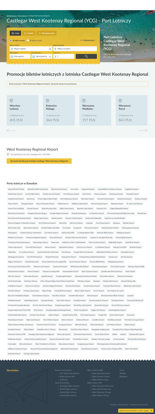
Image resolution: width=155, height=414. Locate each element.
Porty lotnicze (22, 16)
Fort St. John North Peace (42, 305)
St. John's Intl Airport (134, 204)
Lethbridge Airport (31, 300)
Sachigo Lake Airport (31, 354)
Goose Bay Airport (101, 305)
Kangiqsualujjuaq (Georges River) (58, 310)
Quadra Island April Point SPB (19, 310)
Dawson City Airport (37, 315)
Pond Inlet (66, 228)
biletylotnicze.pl (12, 16)
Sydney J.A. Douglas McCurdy (101, 238)
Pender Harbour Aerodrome (30, 233)
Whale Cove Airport (15, 238)
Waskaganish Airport (16, 257)
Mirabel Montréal (51, 257)
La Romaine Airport (96, 213)
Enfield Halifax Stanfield (50, 228)
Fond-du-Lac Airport (84, 247)
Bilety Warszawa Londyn (101, 373)
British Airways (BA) (67, 376)
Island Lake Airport (117, 315)
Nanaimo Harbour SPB (16, 334)
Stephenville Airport (136, 334)
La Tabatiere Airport (102, 247)
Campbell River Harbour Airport (110, 189)
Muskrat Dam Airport (59, 189)
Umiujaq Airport (117, 300)
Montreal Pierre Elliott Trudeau (112, 296)
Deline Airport (63, 204)
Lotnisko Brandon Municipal (47, 252)
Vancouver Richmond (135, 300)
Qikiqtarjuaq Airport (115, 262)
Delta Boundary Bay (49, 208)
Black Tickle (46, 291)
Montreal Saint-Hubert (110, 228)
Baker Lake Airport (41, 218)
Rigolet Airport (128, 223)
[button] (142, 130)
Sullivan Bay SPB (68, 233)
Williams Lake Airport (80, 204)
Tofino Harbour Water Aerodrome (20, 325)
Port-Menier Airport (50, 320)
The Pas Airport (126, 257)
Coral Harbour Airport (92, 286)
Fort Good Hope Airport (83, 334)
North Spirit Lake (14, 281)
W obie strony (19, 40)
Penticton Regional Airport (36, 238)
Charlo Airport (56, 218)
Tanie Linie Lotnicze (62, 383)
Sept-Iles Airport (14, 354)
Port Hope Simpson (88, 315)
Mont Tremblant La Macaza (45, 344)
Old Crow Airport (76, 223)
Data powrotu (36, 53)
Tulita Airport (29, 329)
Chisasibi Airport (132, 194)
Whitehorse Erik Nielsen (80, 267)
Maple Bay (12, 252)
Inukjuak (89, 223)
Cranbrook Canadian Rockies (19, 305)
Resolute (96, 281)
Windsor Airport (84, 281)
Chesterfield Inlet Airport (17, 315)
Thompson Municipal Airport (19, 242)
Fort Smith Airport (51, 233)
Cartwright (12, 344)
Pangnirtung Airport (62, 305)
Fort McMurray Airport (47, 223)
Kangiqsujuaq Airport (86, 344)
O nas (122, 370)
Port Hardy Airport (118, 267)
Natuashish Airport (69, 257)
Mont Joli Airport (131, 349)
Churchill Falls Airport (34, 247)
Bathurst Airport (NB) (136, 267)
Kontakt (122, 373)
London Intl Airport (60, 267)
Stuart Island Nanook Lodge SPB (54, 262)
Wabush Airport (81, 325)
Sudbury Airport (141, 199)
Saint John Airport (63, 300)
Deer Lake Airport (63, 334)
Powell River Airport (80, 339)
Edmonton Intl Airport (16, 213)
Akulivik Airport (135, 247)
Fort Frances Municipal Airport (19, 218)
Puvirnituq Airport (103, 223)
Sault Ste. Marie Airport (79, 329)
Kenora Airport (67, 320)
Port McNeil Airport (34, 257)
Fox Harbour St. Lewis (115, 291)
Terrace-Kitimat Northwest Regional (44, 349)
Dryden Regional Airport (59, 213)
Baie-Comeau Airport (90, 271)
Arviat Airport (99, 291)
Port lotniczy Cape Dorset (134, 320)
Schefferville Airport (76, 296)
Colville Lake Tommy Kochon (111, 271)
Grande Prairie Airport (105, 199)
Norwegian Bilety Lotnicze (69, 386)
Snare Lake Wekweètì (93, 218)
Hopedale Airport (127, 252)
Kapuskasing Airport (99, 267)
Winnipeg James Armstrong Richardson (112, 344)
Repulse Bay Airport (40, 242)
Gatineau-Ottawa (30, 281)
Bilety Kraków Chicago (100, 395)
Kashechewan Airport (16, 271)
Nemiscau (31, 199)
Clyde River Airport (15, 194)
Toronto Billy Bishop (97, 262)
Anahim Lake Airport (31, 291)
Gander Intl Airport (124, 199)
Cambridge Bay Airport (117, 310)
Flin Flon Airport (14, 276)
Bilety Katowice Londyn (101, 376)
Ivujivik (123, 334)
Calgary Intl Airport (98, 310)
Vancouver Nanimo (32, 286)
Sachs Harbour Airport (78, 262)
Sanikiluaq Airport (114, 320)
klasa (81, 40)
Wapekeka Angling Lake (100, 329)
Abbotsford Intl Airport (69, 349)
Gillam (114, 334)
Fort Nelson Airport (114, 325)
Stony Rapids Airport (124, 238)
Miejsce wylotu (14, 45)
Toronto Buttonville (128, 281)
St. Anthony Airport (26, 252)
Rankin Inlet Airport (110, 281)
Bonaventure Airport (66, 344)
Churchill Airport (56, 238)
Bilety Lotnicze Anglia (95, 370)
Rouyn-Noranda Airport (45, 204)
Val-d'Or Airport (14, 291)
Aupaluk (130, 296)
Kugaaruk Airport (88, 189)
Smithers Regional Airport (52, 286)
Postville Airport (80, 300)
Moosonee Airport (91, 228)
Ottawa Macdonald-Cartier (60, 339)
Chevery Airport (100, 194)
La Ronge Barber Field (86, 233)
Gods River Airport (132, 242)
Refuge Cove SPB (119, 247)
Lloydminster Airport (16, 199)
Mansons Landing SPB (51, 271)
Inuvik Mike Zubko (32, 194)
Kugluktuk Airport (131, 189)
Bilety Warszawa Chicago (101, 392)
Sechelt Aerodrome (79, 213)
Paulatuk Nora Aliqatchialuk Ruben (92, 257)
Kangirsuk (77, 228)
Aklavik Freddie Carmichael (38, 189)
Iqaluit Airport (54, 315)
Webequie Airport (123, 233)
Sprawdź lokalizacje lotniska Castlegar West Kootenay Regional (39, 161)
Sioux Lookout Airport (97, 242)
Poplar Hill (102, 315)
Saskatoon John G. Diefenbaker (73, 242)
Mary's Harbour (33, 271)
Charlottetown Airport (40, 296)
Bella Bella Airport (115, 242)
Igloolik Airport (47, 276)
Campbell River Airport (62, 291)
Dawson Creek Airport (74, 218)
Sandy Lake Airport (15, 247)
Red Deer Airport (87, 199)
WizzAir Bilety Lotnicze (68, 389)
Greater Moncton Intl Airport (76, 238)
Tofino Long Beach (81, 310)
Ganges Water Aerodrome (83, 252)
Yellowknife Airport (66, 247)
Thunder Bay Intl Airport (137, 339)
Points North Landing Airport (35, 339)
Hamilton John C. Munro (46, 329)
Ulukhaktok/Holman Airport (106, 252)
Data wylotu (14, 53)
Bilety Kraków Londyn (100, 380)
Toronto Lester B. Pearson (98, 300)
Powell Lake (142, 213)
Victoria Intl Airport (73, 286)
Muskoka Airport (14, 300)
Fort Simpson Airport (71, 194)
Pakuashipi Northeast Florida (86, 276)
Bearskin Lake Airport (85, 208)
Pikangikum (12, 233)
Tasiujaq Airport (27, 204)
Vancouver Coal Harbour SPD (19, 267)
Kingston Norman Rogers (37, 213)
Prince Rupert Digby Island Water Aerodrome (57, 281)
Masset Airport (32, 208)
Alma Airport (13, 204)
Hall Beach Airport (15, 286)
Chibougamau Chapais (130, 228)
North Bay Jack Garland (82, 305)
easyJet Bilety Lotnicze (68, 395)
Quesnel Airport (47, 300)
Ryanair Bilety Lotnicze (68, 392)
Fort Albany (66, 252)
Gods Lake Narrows (31, 276)
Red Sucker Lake (14, 228)
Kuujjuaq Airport (65, 325)
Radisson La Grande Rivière (115, 218)
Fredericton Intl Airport (51, 194)
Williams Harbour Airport (17, 349)
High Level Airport (33, 320)
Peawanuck (113, 257)
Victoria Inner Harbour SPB (111, 349)
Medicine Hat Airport (42, 267)
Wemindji (62, 223)
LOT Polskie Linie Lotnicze (69, 373)
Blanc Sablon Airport (82, 291)
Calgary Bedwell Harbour (119, 208)
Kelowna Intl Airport (124, 276)
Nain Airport (130, 271)
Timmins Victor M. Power (46, 325)
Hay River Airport (58, 296)
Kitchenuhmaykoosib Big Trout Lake (120, 213)
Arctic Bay (74, 189)
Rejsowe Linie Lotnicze (63, 370)
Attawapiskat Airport (70, 271)
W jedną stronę (36, 40)
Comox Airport (118, 339)
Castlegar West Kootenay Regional (41, 334)
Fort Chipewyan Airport (69, 199)
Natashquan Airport (15, 320)
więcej (146, 410)
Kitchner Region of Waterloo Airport (21, 223)
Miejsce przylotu (58, 45)
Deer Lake (55, 242)
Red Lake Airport (25, 344)
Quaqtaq (116, 223)
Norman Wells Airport (105, 233)
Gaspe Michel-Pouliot (16, 189)
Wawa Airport (50, 247)
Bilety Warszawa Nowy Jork (102, 386)
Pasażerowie (56, 53)
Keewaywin (63, 329)
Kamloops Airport (116, 194)
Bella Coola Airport (67, 208)
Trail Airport (38, 310)
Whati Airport (92, 296)
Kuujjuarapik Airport (64, 276)
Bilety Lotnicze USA (94, 383)
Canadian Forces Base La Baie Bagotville (127, 329)
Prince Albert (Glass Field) (47, 199)
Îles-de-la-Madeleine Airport (18, 296)
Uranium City (101, 208)
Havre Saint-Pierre (102, 334)
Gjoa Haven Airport (31, 228)
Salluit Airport (129, 325)
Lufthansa (63, 380)
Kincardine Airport (107, 276)
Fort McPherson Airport (120, 305)
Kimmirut (130, 315)
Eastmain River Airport (111, 286)
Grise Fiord (87, 194)
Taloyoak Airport (117, 204)
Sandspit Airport (14, 329)
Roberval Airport (82, 320)
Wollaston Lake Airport (132, 286)
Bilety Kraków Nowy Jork (101, 389)
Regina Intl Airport (15, 262)
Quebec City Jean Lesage (101, 339)
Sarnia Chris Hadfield (16, 208)
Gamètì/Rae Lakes (32, 262)
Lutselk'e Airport (98, 320)
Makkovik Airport (14, 339)
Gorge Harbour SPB (69, 315)
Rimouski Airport (96, 325)
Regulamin (123, 376)
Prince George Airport (99, 204)
